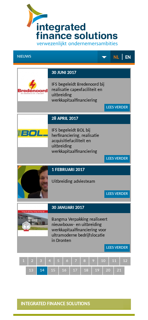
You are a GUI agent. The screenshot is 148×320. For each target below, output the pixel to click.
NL (116, 57)
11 (114, 261)
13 (31, 270)
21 (119, 270)
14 (42, 270)
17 (75, 270)
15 (53, 270)
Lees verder (117, 107)
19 (97, 270)
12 (125, 261)
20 (108, 270)
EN (128, 57)
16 (64, 270)
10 (103, 261)
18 (86, 270)
